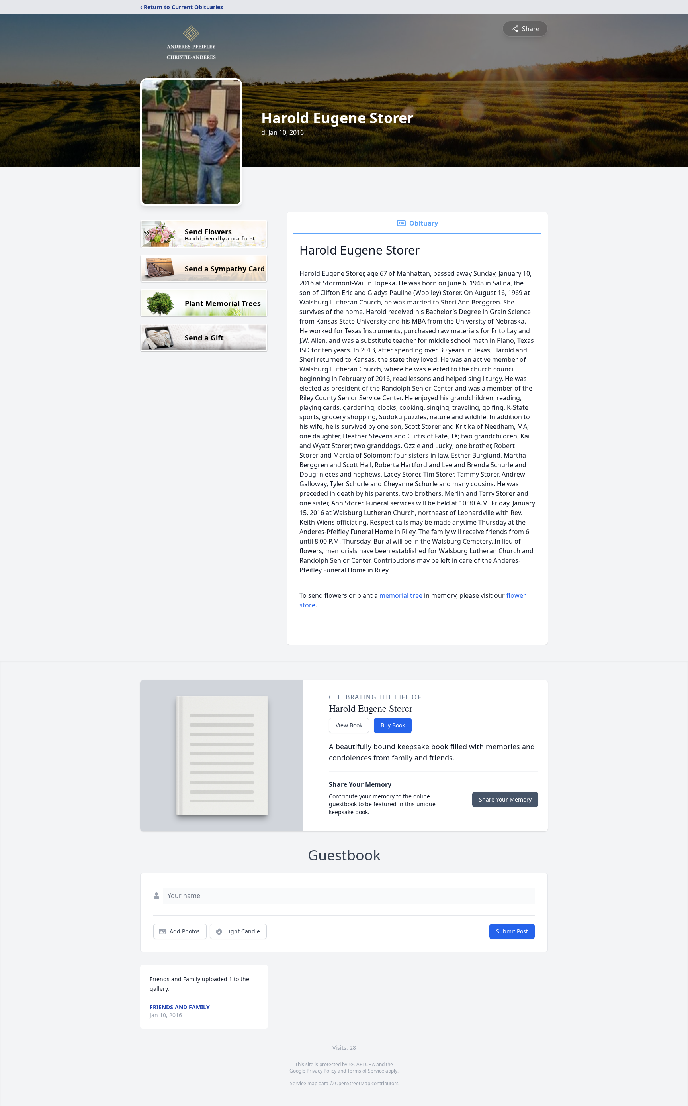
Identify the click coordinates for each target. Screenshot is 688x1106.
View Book (349, 725)
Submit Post (512, 931)
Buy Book (393, 725)
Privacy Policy (321, 1070)
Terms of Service (365, 1070)
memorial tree (400, 595)
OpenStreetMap (352, 1083)
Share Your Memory (505, 799)
